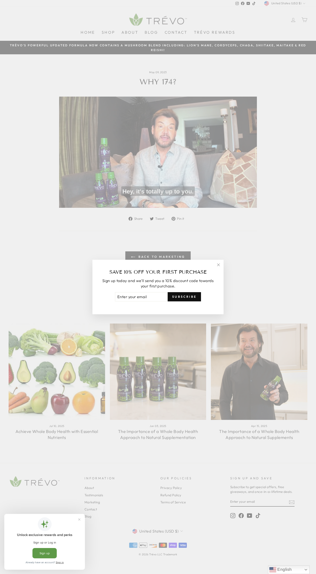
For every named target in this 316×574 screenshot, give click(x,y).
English (284, 569)
